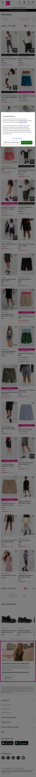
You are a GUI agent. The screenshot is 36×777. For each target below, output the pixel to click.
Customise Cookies (17, 138)
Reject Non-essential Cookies (12, 142)
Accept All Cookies (26, 142)
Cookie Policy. (23, 122)
